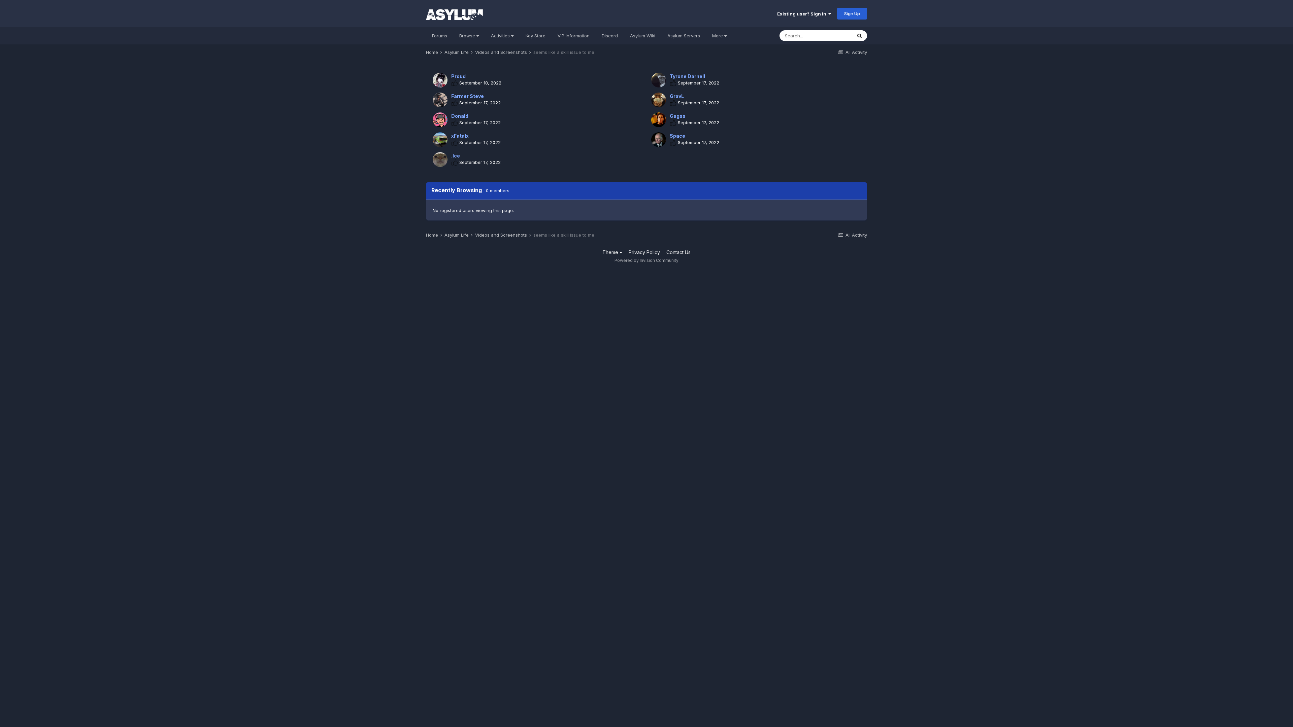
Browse (467, 35)
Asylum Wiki (642, 35)
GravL (677, 96)
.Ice (455, 156)
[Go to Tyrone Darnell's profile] (658, 80)
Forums (439, 35)
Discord (610, 35)
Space (677, 136)
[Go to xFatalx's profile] (440, 139)
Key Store (535, 35)
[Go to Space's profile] (658, 139)
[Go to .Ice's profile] (440, 159)
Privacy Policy (644, 252)
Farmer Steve (467, 96)
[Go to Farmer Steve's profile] (440, 100)
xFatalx (460, 136)
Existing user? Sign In (802, 13)
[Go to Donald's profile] (440, 119)
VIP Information (574, 35)
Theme (611, 252)
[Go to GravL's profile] (658, 100)
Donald (459, 116)
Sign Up (852, 13)
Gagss (678, 116)
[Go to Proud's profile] (440, 80)
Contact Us (678, 252)
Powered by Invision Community (646, 260)
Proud (458, 76)
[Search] (859, 35)
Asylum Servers (683, 35)
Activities (501, 35)
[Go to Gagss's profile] (658, 119)
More (717, 35)
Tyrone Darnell (687, 76)
